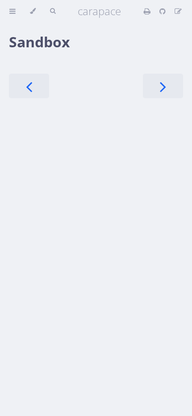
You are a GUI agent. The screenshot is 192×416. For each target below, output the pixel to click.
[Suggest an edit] (178, 11)
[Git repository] (163, 11)
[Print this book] (148, 11)
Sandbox (39, 41)
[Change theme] (33, 11)
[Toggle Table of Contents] (12, 11)
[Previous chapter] (29, 86)
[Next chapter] (163, 86)
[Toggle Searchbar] (53, 11)
